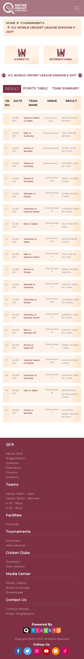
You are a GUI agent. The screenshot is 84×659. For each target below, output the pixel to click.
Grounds (12, 524)
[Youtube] (46, 651)
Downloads (14, 592)
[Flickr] (56, 651)
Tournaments (32, 23)
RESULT (12, 89)
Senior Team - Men (20, 493)
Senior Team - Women (22, 498)
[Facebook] (18, 651)
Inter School (15, 566)
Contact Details (17, 609)
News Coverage (17, 587)
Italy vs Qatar (31, 224)
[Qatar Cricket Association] (15, 8)
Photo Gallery (16, 583)
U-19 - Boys (14, 503)
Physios (12, 472)
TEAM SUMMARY (65, 88)
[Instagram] (37, 651)
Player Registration (20, 613)
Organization (15, 458)
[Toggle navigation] (77, 8)
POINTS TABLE (35, 88)
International (15, 545)
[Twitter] (27, 651)
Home (10, 23)
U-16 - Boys (14, 508)
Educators (13, 467)
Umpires (12, 477)
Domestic (13, 540)
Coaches (12, 463)
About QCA (14, 453)
